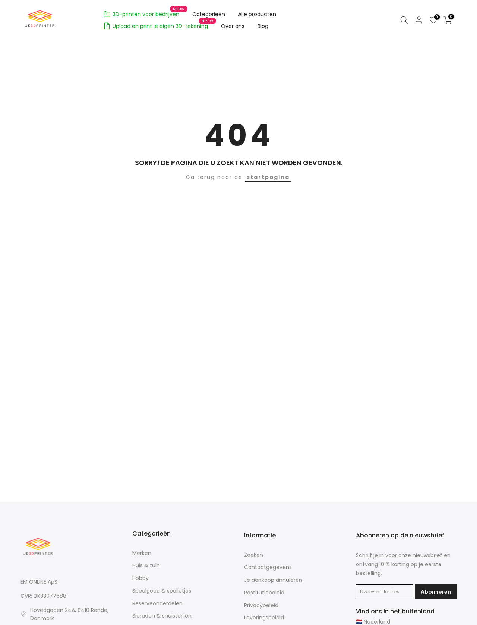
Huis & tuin (146, 565)
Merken (141, 553)
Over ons (232, 26)
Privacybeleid (261, 605)
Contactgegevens (268, 567)
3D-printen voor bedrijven (149, 13)
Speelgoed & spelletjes (161, 590)
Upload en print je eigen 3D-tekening (163, 25)
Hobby (140, 578)
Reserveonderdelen (157, 603)
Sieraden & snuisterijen (162, 615)
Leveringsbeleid (264, 617)
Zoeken (253, 555)
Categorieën (208, 14)
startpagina (268, 177)
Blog (263, 26)
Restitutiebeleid (264, 592)
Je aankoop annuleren (273, 580)
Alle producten (257, 14)
